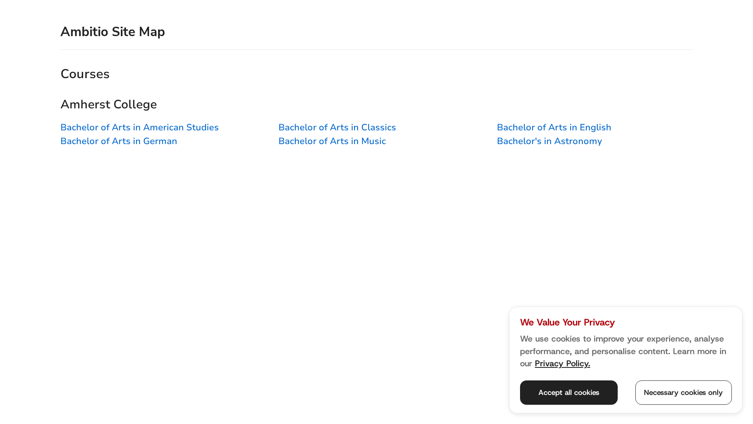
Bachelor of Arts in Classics (337, 127)
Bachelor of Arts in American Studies (139, 127)
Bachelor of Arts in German (118, 141)
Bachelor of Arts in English (554, 127)
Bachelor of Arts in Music (332, 141)
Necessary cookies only (683, 392)
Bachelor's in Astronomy (549, 141)
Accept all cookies (568, 392)
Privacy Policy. (562, 363)
